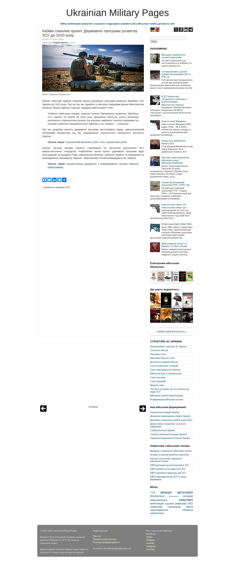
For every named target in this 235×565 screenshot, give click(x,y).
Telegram (150, 540)
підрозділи (113, 23)
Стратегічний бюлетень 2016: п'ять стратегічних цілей (95, 142)
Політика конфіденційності (106, 542)
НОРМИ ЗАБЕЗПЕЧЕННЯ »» (172, 331)
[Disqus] (93, 228)
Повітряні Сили (158, 354)
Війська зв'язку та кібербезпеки (166, 373)
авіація (166, 492)
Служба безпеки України (162, 430)
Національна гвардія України (164, 412)
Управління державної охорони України (170, 438)
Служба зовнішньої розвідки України (168, 434)
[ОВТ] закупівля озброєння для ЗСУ (168, 473)
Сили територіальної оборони (165, 369)
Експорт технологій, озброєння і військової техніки (166, 459)
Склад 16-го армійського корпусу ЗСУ (173, 141)
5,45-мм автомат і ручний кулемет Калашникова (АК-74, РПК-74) (176, 74)
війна (63, 23)
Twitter (149, 537)
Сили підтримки (158, 381)
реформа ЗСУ (63, 187)
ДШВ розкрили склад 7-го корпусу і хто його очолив (174, 244)
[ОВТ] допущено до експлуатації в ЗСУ (169, 465)
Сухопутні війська (159, 350)
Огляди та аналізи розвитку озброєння (169, 454)
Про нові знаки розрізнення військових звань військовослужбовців (175, 160)
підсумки (169, 503)
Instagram (151, 546)
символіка (156, 506)
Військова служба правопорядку (166, 395)
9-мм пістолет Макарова (173, 121)
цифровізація (157, 513)
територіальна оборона (171, 509)
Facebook (151, 534)
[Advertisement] (93, 372)
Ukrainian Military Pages (117, 12)
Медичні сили (157, 385)
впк (134, 23)
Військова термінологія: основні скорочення (173, 56)
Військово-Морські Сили (162, 358)
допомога (163, 23)
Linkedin (150, 543)
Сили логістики (157, 377)
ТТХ (152, 492)
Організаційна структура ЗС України (168, 346)
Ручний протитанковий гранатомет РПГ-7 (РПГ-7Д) (175, 183)
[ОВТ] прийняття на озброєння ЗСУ (167, 469)
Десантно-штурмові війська (164, 362)
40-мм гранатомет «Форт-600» (176, 224)
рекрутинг (87, 23)
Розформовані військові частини (166, 399)
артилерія (185, 492)
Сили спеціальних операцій (164, 366)
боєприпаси (157, 495)
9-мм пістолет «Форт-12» (173, 204)
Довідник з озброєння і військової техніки (171, 451)
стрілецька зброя (180, 506)
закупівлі (125, 23)
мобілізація (74, 23)
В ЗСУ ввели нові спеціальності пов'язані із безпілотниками (174, 99)
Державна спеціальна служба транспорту (171, 420)
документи (49, 187)
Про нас (97, 536)
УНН (110, 107)
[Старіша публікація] (142, 411)
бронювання (174, 496)
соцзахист (100, 23)
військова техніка (147, 23)
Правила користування (104, 539)
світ (172, 23)
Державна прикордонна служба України (170, 416)
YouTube (150, 549)
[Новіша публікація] (43, 411)
